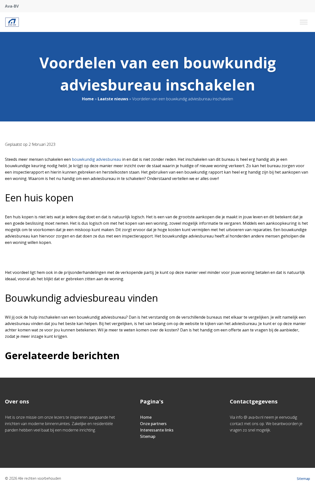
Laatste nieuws (113, 99)
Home (88, 99)
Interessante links (156, 430)
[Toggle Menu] (304, 22)
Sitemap (147, 436)
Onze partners (153, 423)
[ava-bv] (12, 22)
